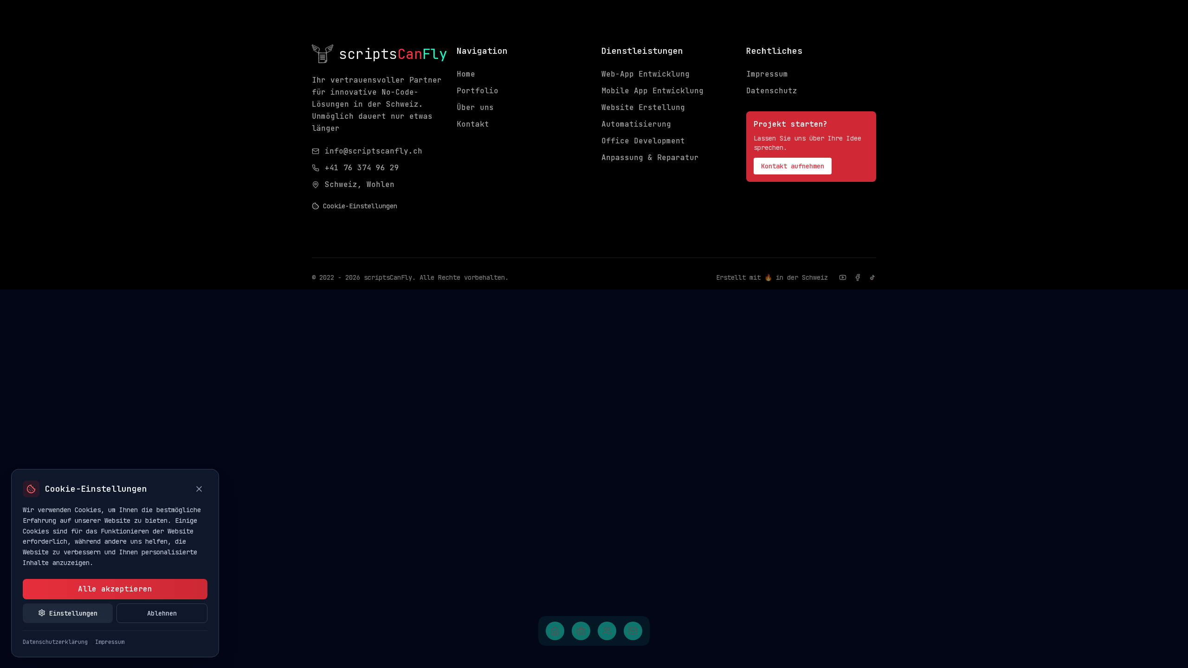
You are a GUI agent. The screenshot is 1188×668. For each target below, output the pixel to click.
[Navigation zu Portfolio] (581, 631)
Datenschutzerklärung (55, 641)
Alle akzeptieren (115, 589)
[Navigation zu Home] (555, 631)
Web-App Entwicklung (645, 74)
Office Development (643, 141)
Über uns (475, 107)
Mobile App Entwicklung (652, 91)
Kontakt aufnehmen (792, 166)
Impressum (767, 74)
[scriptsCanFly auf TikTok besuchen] (872, 277)
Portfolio (477, 91)
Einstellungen (73, 613)
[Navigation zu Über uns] (607, 631)
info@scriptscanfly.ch (373, 151)
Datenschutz (771, 91)
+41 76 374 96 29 (362, 168)
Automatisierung (636, 124)
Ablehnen (162, 613)
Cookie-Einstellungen (360, 206)
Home (466, 74)
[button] (555, 631)
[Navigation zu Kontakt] (633, 631)
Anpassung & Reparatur (650, 157)
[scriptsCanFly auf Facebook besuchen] (857, 277)
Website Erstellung (643, 107)
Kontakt (473, 124)
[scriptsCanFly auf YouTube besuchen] (842, 277)
